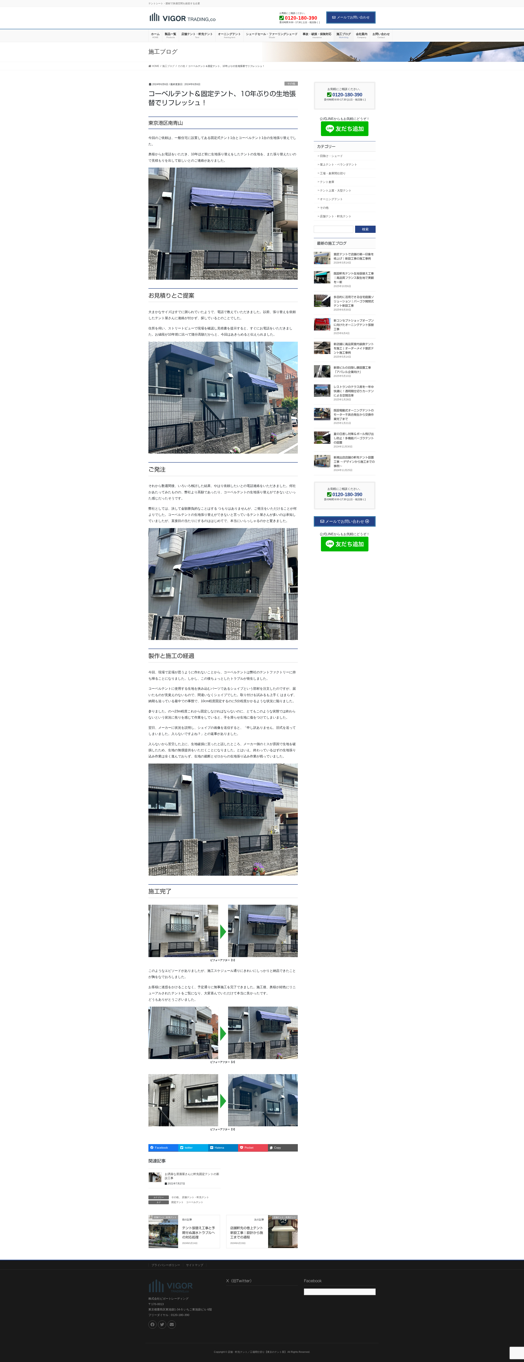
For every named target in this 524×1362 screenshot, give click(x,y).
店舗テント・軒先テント (195, 1197)
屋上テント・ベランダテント (338, 164)
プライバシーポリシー (165, 1265)
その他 (291, 83)
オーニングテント (331, 199)
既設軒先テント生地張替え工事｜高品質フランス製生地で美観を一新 (354, 278)
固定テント (177, 1202)
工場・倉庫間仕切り (333, 173)
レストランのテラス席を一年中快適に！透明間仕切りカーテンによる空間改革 (354, 391)
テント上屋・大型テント (335, 190)
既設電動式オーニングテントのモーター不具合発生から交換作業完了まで (354, 414)
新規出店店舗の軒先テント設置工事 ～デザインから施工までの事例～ (354, 462)
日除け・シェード (331, 156)
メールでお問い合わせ (353, 17)
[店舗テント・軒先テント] (163, 1226)
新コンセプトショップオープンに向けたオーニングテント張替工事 (354, 325)
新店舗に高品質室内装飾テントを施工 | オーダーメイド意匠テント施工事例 (354, 348)
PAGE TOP (508, 1317)
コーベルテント (194, 1202)
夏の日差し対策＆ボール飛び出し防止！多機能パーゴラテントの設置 (354, 438)
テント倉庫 (327, 182)
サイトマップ (194, 1265)
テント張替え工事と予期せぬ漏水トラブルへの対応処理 (198, 1232)
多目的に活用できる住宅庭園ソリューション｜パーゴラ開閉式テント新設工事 (354, 301)
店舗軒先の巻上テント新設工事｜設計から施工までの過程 (246, 1232)
